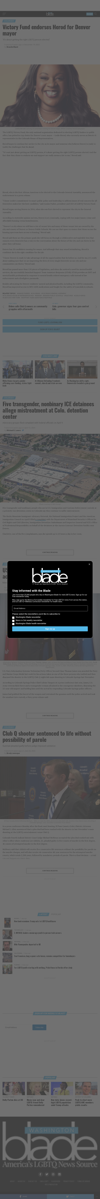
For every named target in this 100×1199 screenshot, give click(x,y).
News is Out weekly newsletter (29, 620)
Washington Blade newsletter (28, 617)
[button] (50, 619)
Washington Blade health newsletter (31, 624)
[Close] (89, 564)
